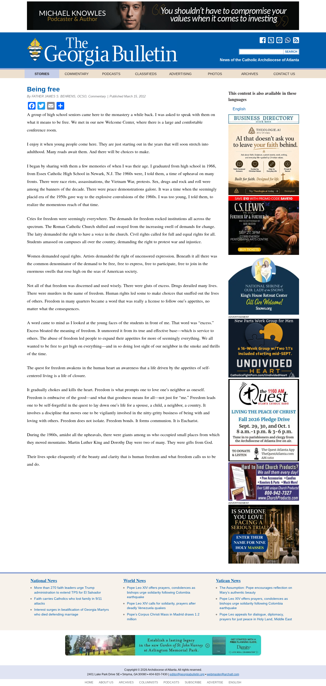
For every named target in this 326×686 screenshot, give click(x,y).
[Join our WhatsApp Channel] (288, 40)
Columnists (148, 682)
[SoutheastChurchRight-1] (263, 499)
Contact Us (284, 74)
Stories (42, 74)
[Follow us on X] (271, 40)
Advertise (215, 682)
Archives (249, 74)
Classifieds (146, 74)
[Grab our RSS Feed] (296, 40)
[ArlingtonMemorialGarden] (163, 654)
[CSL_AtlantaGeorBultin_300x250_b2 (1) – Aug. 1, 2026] (263, 254)
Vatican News (228, 580)
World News (134, 580)
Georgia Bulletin (102, 51)
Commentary (77, 74)
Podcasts (111, 74)
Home (89, 682)
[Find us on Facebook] (263, 40)
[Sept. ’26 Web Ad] (263, 313)
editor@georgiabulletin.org (187, 674)
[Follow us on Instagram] (279, 40)
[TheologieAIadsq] (263, 194)
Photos (215, 74)
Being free (43, 89)
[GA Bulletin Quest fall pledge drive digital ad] (263, 460)
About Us (106, 682)
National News (44, 580)
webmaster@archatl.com (223, 674)
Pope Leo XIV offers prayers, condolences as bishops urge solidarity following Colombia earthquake (161, 592)
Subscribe (193, 682)
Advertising (180, 74)
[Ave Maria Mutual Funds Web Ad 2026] (163, 29)
